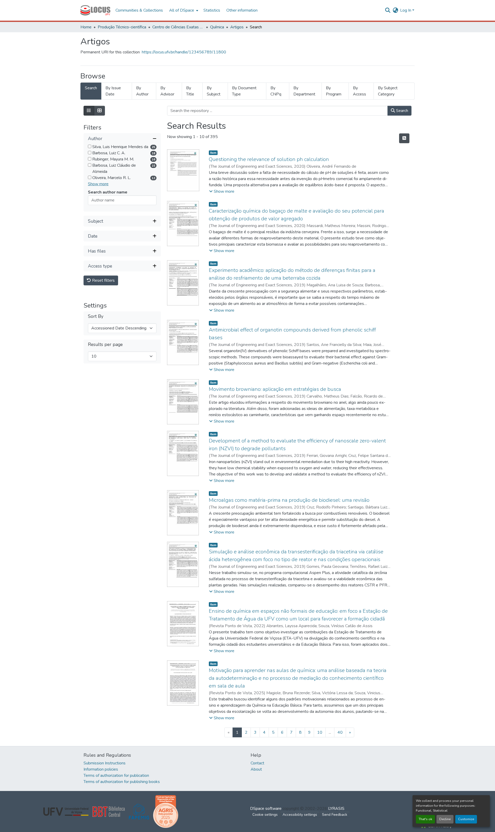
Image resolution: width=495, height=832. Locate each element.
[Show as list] (89, 111)
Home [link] (86, 27)
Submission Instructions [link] (105, 763)
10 (319, 732)
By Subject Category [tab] (388, 91)
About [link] (256, 769)
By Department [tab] (304, 91)
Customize (466, 819)
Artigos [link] (237, 27)
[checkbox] (89, 146)
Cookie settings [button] (265, 814)
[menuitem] (183, 10)
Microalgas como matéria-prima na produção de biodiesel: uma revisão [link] (289, 500)
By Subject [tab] (213, 91)
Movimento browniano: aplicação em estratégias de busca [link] (275, 389)
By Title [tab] (190, 91)
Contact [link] (257, 763)
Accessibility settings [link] (300, 814)
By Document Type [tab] (244, 91)
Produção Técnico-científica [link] (122, 27)
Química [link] (217, 27)
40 (340, 732)
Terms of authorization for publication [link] (116, 775)
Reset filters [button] (103, 281)
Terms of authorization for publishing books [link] (122, 782)
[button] (95, 10)
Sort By (95, 316)
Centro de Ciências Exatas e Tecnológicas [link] (178, 27)
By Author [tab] (142, 91)
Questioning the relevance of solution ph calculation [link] (269, 159)
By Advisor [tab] (167, 91)
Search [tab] (91, 88)
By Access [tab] (359, 91)
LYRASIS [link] (336, 808)
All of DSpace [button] (181, 10)
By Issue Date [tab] (113, 91)
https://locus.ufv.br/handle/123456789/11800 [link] (184, 52)
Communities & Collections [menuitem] (139, 10)
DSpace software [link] (266, 808)
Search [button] (401, 111)
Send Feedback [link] (334, 814)
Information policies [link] (101, 769)
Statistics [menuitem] (211, 10)
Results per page (105, 345)
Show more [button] (98, 184)
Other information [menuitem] (242, 10)
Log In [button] (406, 10)
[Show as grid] (99, 111)
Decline (445, 819)
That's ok (425, 819)
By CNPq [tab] (275, 91)
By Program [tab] (333, 91)
